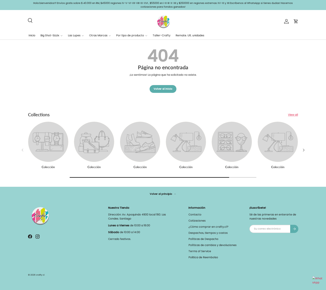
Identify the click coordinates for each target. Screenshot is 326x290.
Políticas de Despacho (203, 239)
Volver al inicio (163, 88)
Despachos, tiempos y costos (208, 233)
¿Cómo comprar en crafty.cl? (208, 227)
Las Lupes (74, 35)
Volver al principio (161, 194)
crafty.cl (40, 274)
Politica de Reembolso (203, 257)
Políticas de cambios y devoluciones (212, 245)
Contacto (194, 214)
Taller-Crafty (161, 35)
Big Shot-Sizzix (49, 35)
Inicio (32, 35)
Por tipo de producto (130, 35)
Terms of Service (199, 251)
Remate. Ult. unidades (190, 35)
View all (293, 115)
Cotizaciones (197, 221)
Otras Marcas (98, 35)
